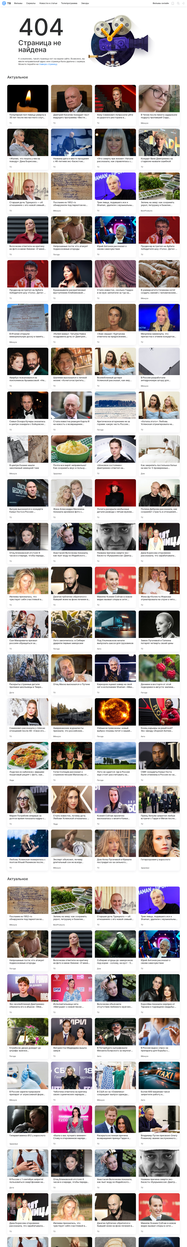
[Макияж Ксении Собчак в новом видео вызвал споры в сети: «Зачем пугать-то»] (115, 587)
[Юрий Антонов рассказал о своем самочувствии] (115, 236)
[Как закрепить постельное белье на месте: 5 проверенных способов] (159, 455)
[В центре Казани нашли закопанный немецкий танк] (27, 455)
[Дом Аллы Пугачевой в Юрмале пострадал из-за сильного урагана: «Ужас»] (115, 850)
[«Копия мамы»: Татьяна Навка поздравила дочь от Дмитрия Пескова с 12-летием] (71, 324)
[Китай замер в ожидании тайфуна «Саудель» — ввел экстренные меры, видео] (71, 981)
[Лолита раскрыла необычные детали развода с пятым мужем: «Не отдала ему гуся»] (115, 499)
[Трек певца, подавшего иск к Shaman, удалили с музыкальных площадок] (115, 193)
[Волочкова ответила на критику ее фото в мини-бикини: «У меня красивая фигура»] (27, 236)
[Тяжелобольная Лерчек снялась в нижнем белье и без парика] (159, 1025)
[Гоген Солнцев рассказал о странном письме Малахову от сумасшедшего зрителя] (71, 762)
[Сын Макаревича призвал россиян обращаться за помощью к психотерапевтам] (27, 631)
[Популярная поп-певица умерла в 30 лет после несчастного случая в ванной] (27, 105)
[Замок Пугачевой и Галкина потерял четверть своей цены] (159, 631)
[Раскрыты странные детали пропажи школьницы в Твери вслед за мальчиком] (27, 674)
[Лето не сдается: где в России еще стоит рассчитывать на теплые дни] (115, 762)
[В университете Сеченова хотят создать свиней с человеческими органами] (159, 280)
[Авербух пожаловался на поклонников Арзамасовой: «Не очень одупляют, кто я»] (27, 368)
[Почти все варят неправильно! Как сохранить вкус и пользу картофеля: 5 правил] (71, 455)
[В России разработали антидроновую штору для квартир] (159, 368)
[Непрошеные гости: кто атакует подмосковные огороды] (71, 236)
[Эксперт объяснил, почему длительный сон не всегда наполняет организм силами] (71, 850)
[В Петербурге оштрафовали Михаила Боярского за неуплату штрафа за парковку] (115, 1213)
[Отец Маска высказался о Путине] (71, 674)
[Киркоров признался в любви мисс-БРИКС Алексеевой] (27, 981)
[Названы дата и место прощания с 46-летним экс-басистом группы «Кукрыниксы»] (71, 149)
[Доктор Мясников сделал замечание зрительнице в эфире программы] (115, 981)
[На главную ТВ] (8, 3)
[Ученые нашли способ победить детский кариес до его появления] (159, 981)
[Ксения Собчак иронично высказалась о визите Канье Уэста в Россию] (115, 806)
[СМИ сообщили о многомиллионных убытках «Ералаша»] (27, 1025)
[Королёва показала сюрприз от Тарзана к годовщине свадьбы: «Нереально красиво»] (159, 1169)
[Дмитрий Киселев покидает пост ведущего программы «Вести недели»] (71, 105)
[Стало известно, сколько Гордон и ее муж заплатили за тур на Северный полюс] (115, 280)
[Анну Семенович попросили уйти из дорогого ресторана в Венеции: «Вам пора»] (115, 105)
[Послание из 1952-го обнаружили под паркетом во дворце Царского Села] (71, 193)
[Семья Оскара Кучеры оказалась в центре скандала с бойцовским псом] (27, 412)
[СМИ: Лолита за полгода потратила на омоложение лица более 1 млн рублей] (71, 1025)
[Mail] (4, 3)
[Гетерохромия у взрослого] (159, 850)
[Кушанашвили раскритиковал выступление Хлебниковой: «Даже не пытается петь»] (71, 280)
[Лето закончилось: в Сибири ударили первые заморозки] (71, 631)
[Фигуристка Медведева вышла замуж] (71, 1213)
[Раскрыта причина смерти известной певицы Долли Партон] (159, 893)
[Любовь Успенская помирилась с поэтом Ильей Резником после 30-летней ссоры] (27, 850)
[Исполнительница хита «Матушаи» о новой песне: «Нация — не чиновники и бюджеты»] (71, 1169)
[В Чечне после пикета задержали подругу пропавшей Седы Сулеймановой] (159, 105)
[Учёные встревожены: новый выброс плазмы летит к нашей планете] (115, 718)
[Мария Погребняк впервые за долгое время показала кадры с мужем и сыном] (27, 806)
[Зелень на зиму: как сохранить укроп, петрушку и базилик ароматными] (159, 193)
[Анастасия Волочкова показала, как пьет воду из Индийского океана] (71, 543)
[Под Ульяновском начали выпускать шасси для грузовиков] (115, 631)
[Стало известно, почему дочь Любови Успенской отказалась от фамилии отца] (71, 806)
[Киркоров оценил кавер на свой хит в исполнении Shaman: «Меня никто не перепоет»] (115, 674)
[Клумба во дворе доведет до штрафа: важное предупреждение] (27, 1213)
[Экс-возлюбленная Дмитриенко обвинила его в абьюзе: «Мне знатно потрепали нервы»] (27, 1169)
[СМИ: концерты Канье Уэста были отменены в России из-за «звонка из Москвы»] (159, 762)
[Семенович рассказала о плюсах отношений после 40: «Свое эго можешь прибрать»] (27, 718)
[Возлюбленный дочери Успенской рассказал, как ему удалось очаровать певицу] (115, 368)
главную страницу (48, 64)
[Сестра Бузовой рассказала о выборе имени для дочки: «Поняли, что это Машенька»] (159, 937)
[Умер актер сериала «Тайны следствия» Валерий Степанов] (115, 1025)
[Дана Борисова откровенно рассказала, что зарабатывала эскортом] (159, 543)
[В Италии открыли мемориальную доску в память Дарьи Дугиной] (27, 324)
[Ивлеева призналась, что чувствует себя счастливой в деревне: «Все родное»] (27, 587)
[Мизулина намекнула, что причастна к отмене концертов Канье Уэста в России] (159, 324)
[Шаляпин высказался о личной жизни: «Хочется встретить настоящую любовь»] (71, 368)
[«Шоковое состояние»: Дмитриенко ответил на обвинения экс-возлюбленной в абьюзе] (115, 455)
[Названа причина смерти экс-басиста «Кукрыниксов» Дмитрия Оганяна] (115, 543)
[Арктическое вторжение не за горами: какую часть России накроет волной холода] (115, 412)
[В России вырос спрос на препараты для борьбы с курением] (159, 1213)
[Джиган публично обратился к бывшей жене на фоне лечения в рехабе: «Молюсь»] (71, 587)
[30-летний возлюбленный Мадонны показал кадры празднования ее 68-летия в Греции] (71, 937)
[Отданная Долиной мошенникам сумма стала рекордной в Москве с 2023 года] (115, 893)
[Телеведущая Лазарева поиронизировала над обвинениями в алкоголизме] (27, 893)
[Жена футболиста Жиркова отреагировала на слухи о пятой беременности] (159, 587)
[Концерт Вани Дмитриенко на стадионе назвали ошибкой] (159, 149)
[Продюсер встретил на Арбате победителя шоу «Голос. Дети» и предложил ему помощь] (159, 236)
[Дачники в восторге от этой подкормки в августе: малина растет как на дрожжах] (159, 674)
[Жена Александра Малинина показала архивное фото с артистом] (71, 499)
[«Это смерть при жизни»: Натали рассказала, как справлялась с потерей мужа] (115, 149)
